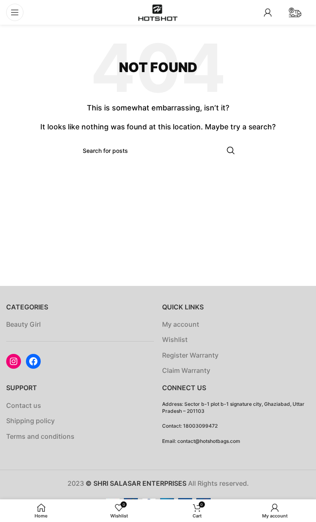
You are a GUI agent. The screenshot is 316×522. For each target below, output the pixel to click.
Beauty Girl (23, 324)
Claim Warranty (186, 370)
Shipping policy (30, 421)
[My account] (268, 12)
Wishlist (175, 339)
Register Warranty (190, 355)
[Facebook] (33, 361)
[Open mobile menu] (15, 12)
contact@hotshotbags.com (208, 441)
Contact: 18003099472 (190, 426)
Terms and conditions (40, 436)
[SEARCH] (230, 150)
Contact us (23, 405)
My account (180, 324)
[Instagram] (13, 361)
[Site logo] (158, 11)
